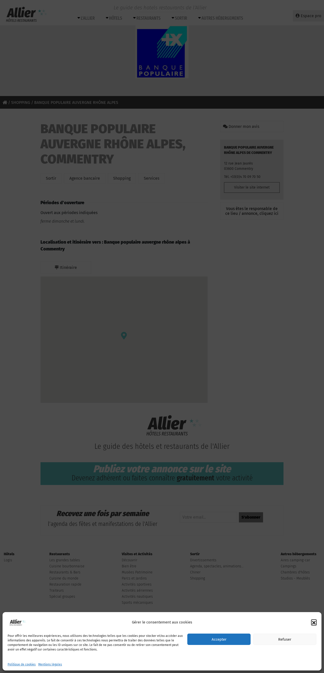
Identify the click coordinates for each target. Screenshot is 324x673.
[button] (313, 622)
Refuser (284, 639)
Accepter (219, 639)
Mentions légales (50, 664)
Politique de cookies (22, 664)
